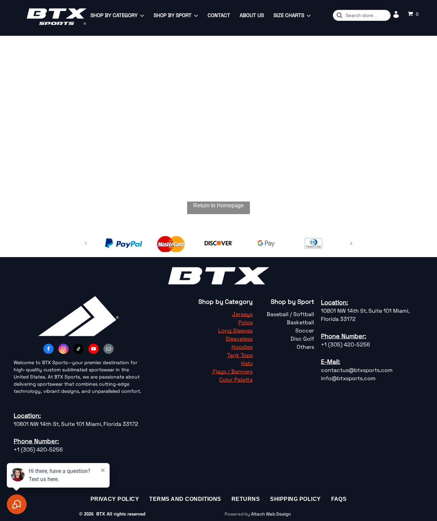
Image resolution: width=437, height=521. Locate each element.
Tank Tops (240, 355)
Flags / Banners (233, 371)
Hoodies (242, 347)
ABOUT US (252, 15)
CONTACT (219, 15)
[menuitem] (114, 499)
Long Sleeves (235, 330)
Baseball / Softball (290, 314)
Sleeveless (239, 338)
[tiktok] (78, 350)
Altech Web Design (271, 514)
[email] (108, 350)
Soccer (304, 330)
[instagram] (63, 350)
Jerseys (242, 314)
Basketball (300, 322)
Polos (245, 322)
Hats (247, 363)
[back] (86, 243)
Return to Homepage (218, 205)
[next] (351, 243)
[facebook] (48, 350)
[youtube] (93, 350)
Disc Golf (302, 338)
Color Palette (236, 379)
